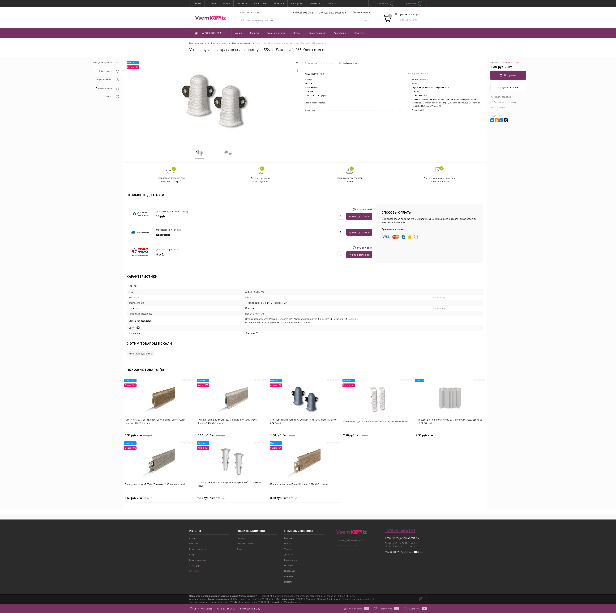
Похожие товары (104, 88)
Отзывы (212, 3)
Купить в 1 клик (510, 87)
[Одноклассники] (497, 120)
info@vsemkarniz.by (406, 538)
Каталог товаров (211, 33)
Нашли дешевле (502, 97)
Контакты (315, 3)
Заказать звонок (361, 12)
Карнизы (193, 543)
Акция (192, 538)
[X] (506, 120)
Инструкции (297, 3)
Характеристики (104, 80)
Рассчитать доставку (505, 102)
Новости (331, 3)
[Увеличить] (213, 101)
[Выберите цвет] (138, 327)
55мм (414, 83)
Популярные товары (246, 543)
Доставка (242, 3)
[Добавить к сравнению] (297, 70)
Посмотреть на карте (347, 545)
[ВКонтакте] (492, 120)
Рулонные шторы (197, 549)
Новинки (241, 538)
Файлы (109, 97)
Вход (242, 12)
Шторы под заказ (197, 560)
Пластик (415, 91)
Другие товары (440, 297)
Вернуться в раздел (102, 62)
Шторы (192, 554)
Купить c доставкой (359, 216)
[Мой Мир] (501, 120)
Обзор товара (105, 71)
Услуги (226, 3)
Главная (197, 3)
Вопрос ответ (260, 3)
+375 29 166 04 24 (303, 12)
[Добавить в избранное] (297, 63)
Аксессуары (195, 565)
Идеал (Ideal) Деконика (140, 353)
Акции (240, 549)
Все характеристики (418, 73)
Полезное (279, 3)
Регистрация (253, 12)
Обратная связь (203, 608)
